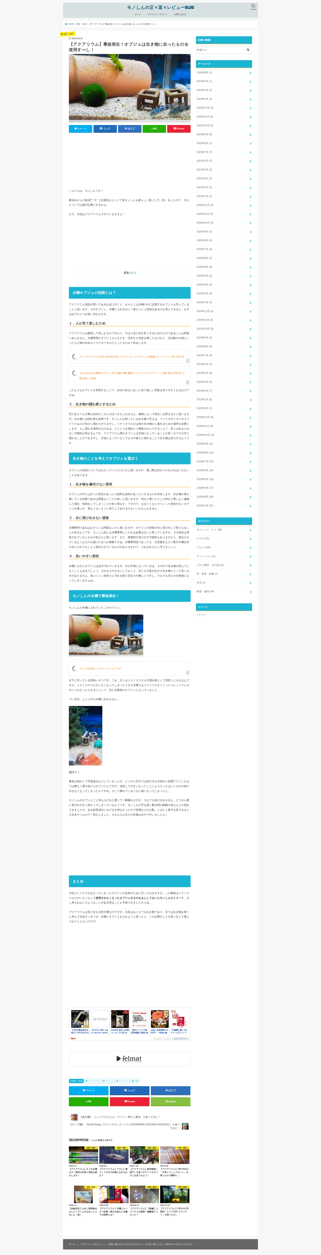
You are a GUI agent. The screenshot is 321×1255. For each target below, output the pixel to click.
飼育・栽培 (77, 1081)
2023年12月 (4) (205, 107)
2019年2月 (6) (204, 399)
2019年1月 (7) (204, 408)
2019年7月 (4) (204, 355)
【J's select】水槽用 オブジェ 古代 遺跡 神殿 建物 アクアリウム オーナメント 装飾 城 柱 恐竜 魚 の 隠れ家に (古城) (131, 376)
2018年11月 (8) (205, 426)
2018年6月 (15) (205, 470)
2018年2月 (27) (205, 505)
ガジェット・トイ (209, 529)
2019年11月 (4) (205, 320)
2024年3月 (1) (204, 81)
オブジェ (109, 1081)
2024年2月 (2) (204, 90)
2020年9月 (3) (204, 231)
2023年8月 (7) (204, 143)
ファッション (206, 556)
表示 (132, 272)
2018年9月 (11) (205, 443)
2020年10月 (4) (205, 222)
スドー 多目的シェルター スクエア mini (100, 668)
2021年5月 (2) (204, 160)
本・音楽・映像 (207, 573)
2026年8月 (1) (204, 72)
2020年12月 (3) (205, 205)
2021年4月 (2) (204, 169)
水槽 (136, 1081)
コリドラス (124, 1081)
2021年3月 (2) (204, 178)
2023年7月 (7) (204, 152)
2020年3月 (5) (204, 284)
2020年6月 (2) (204, 258)
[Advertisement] (130, 159)
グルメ (203, 547)
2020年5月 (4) (204, 267)
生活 (201, 582)
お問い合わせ (180, 14)
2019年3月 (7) (204, 390)
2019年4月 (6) (204, 382)
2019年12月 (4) (205, 311)
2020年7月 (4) (204, 249)
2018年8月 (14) (205, 452)
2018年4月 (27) (205, 488)
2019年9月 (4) (204, 337)
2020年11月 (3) (205, 214)
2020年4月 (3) (204, 275)
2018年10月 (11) (205, 435)
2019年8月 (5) (204, 346)
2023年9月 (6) (204, 134)
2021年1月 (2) (204, 196)
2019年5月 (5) (204, 373)
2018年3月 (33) (205, 496)
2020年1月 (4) (204, 302)
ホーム (138, 14)
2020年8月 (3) (204, 240)
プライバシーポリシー (157, 14)
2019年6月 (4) (204, 364)
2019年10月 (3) (205, 328)
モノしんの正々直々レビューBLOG (160, 7)
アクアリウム (94, 1081)
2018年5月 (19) (205, 479)
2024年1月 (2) (204, 99)
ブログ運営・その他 (210, 565)
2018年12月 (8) (205, 417)
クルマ (203, 538)
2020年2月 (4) (204, 293)
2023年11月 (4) (205, 116)
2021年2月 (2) (204, 187)
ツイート (201, 615)
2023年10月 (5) (205, 125)
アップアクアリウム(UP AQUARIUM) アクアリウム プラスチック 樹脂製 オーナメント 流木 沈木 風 (131, 356)
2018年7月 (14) (205, 461)
